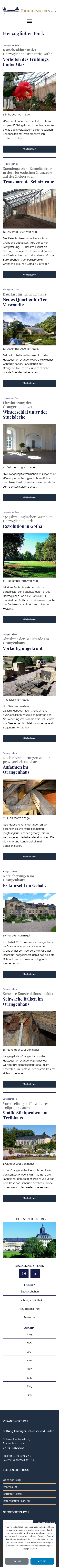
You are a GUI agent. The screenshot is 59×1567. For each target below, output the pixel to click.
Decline (16, 1561)
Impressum (10, 1486)
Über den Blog (12, 1479)
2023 (29, 1351)
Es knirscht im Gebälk (24, 885)
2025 (29, 1334)
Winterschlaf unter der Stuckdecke (25, 414)
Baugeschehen (29, 1291)
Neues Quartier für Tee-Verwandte (26, 301)
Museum (29, 1317)
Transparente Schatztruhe (28, 181)
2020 (29, 1377)
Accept (42, 1561)
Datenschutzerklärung (16, 1500)
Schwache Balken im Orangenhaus (23, 1001)
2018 (29, 1394)
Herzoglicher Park (29, 1308)
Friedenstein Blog (29, 10)
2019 (29, 1386)
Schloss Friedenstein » (29, 1219)
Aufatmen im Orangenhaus (16, 769)
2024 (29, 1343)
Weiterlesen (29, 149)
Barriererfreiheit (12, 1493)
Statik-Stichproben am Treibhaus (25, 1115)
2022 (29, 1360)
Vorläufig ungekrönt (22, 648)
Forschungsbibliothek (29, 1300)
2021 (29, 1369)
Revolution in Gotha (22, 526)
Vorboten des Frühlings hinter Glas (26, 61)
